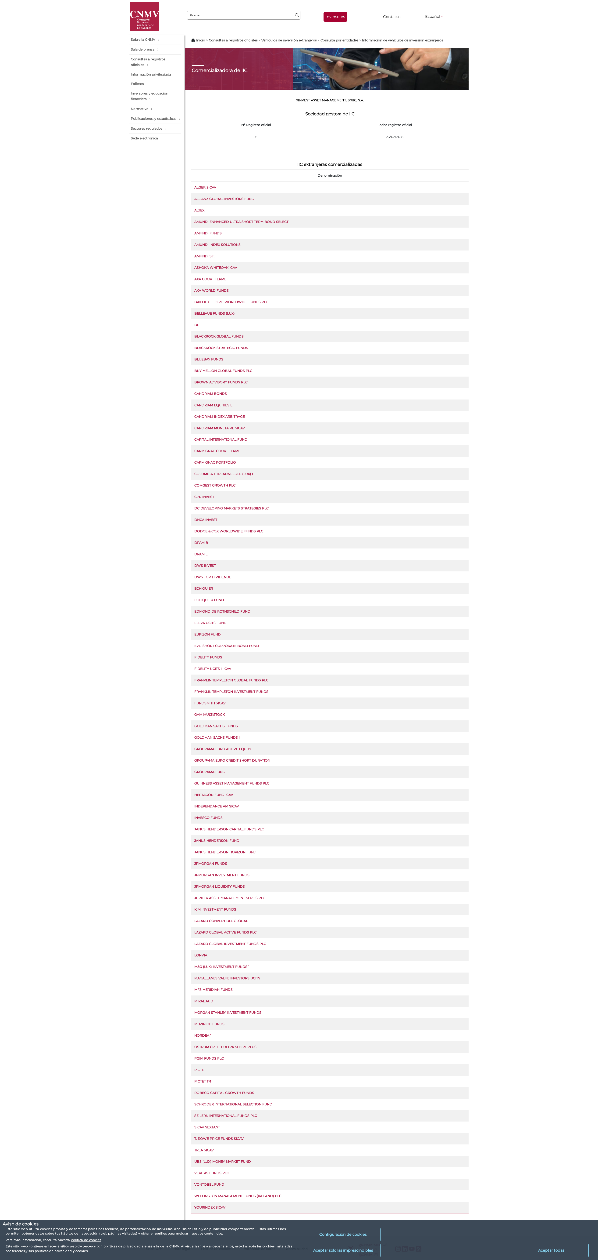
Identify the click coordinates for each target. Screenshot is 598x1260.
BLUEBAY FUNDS (208, 359)
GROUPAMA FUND (209, 772)
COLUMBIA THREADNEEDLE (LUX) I (223, 474)
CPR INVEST (204, 497)
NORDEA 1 (202, 1035)
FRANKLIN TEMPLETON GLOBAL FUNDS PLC (231, 680)
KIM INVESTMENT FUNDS (215, 909)
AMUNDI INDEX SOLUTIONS (217, 245)
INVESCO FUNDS (208, 818)
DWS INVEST (205, 565)
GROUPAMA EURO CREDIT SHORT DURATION (232, 760)
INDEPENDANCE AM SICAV (216, 806)
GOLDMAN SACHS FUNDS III (218, 737)
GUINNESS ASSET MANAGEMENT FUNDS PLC (231, 783)
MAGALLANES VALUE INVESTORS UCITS (227, 978)
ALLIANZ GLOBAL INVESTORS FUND (224, 199)
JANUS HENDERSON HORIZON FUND (225, 852)
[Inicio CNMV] (144, 16)
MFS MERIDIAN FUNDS (213, 990)
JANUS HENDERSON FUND (216, 841)
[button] (155, 39)
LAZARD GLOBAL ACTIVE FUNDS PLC (225, 932)
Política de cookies (86, 1240)
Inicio (200, 40)
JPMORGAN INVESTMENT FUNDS (221, 875)
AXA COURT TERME (210, 279)
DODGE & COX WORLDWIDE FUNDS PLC (228, 531)
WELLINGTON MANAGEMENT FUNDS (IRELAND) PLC (237, 1196)
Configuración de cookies (343, 1234)
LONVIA (200, 955)
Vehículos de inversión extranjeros (289, 40)
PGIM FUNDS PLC (209, 1058)
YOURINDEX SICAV (209, 1207)
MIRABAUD (203, 1001)
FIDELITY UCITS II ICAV (212, 669)
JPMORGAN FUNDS (210, 863)
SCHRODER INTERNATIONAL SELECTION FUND (233, 1104)
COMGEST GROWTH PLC (214, 485)
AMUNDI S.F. (204, 256)
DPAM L (200, 554)
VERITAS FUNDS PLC (211, 1173)
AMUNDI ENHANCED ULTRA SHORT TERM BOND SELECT (241, 222)
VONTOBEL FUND (209, 1184)
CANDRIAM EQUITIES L (213, 405)
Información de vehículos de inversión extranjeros (402, 40)
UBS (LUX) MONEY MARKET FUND (222, 1161)
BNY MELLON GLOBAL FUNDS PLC (223, 371)
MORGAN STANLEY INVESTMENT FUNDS (227, 1012)
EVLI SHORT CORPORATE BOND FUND (226, 646)
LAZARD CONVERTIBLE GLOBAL (221, 921)
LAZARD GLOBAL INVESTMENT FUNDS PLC (230, 944)
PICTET (200, 1070)
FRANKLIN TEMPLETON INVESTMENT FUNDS (231, 692)
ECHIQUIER (203, 588)
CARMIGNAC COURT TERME (217, 451)
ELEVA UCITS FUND (210, 623)
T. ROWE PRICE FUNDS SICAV (219, 1139)
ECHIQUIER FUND (209, 600)
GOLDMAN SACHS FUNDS (216, 726)
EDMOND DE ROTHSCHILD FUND (222, 611)
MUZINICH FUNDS (209, 1024)
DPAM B (201, 543)
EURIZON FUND (207, 634)
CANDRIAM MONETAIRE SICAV (219, 428)
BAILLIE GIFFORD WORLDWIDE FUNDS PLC (231, 302)
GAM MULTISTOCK (209, 714)
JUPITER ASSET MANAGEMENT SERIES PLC (229, 898)
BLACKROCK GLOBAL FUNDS (219, 336)
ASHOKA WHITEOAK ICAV (215, 267)
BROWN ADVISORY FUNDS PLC (221, 382)
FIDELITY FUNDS (208, 657)
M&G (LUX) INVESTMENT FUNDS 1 (221, 967)
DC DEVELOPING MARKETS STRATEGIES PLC (231, 508)
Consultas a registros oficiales (233, 40)
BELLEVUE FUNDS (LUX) (214, 313)
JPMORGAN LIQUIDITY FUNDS (219, 886)
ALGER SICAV (205, 187)
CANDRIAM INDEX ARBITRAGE (219, 416)
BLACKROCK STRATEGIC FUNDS (221, 348)
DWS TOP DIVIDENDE (212, 577)
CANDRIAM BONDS (210, 394)
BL (196, 325)
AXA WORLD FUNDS (211, 290)
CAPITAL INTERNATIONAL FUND (220, 439)
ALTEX (199, 210)
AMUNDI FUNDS (208, 233)
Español (432, 16)
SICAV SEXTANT (207, 1127)
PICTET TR (202, 1081)
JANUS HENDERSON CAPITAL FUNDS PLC (229, 829)
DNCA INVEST (205, 520)
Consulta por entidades (339, 40)
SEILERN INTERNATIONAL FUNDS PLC (225, 1116)
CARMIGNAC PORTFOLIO (215, 462)
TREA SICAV (204, 1150)
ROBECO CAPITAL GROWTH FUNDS (224, 1093)
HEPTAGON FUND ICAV (213, 795)
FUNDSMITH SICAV (210, 703)
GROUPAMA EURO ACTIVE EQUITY (222, 749)
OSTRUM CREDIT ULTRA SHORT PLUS (225, 1047)
